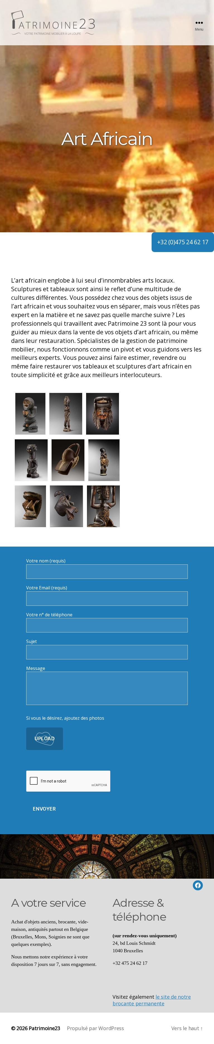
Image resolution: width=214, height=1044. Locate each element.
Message (35, 668)
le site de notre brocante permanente (152, 1000)
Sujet (31, 641)
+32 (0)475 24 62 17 (182, 242)
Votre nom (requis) (45, 561)
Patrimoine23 (44, 1028)
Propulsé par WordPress (95, 1028)
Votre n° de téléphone (49, 615)
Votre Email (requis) (46, 588)
